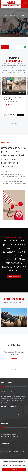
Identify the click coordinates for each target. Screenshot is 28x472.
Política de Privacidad (13, 451)
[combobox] (5, 47)
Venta (8, 78)
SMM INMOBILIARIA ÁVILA (11, 114)
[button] (12, 369)
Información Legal (20, 465)
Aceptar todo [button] (14, 469)
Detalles (20, 115)
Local (12, 78)
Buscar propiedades (14, 276)
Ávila (5, 322)
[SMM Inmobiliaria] (11, 3)
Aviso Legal (4, 451)
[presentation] (12, 124)
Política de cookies (8, 465)
